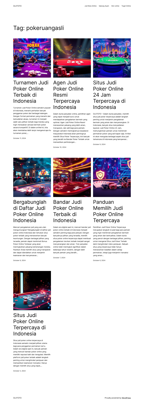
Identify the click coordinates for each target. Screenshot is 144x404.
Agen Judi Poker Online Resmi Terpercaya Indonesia (68, 95)
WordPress (126, 398)
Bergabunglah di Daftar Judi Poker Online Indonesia (29, 211)
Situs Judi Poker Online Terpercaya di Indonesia (29, 324)
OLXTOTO (17, 6)
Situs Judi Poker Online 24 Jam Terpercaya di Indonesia (109, 95)
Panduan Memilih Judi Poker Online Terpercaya (108, 211)
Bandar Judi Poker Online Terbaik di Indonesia (68, 211)
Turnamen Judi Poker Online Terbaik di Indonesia (30, 92)
